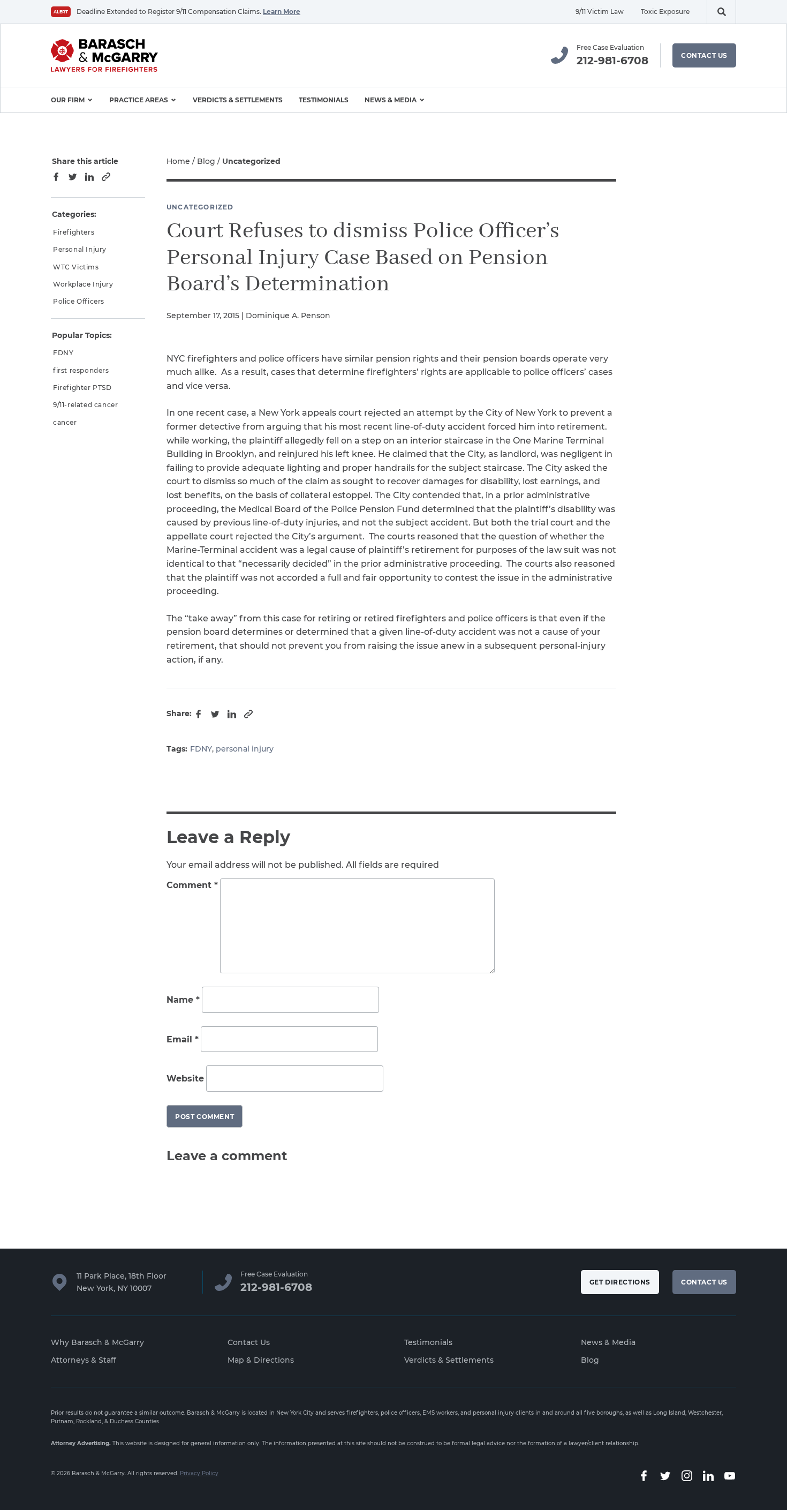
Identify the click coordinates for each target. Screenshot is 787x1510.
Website (185, 1078)
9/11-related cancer (85, 405)
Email (183, 1039)
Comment (192, 885)
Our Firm (68, 100)
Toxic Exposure (665, 11)
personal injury (245, 749)
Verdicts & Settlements (238, 100)
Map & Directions (261, 1360)
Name (183, 1000)
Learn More (281, 11)
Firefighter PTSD (82, 388)
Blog (206, 161)
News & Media (391, 100)
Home (178, 161)
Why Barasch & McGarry (97, 1342)
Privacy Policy (199, 1473)
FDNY (201, 749)
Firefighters (73, 232)
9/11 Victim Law (600, 11)
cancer (65, 422)
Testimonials (324, 100)
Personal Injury (80, 249)
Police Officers (78, 301)
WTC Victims (76, 267)
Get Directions (619, 1282)
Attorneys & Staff (83, 1360)
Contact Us (704, 55)
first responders (81, 370)
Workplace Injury (83, 284)
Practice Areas (138, 100)
